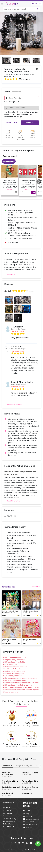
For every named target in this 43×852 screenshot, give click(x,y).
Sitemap (29, 827)
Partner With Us (31, 824)
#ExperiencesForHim (11, 692)
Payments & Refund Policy (9, 823)
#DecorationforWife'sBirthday (14, 680)
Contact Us (10, 827)
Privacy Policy (11, 819)
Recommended (9, 161)
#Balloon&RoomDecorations (14, 690)
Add (33, 192)
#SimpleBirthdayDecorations (14, 660)
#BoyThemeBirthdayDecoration (15, 669)
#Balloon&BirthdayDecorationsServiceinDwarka (21, 683)
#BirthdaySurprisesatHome (13, 687)
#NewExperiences (10, 664)
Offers (28, 811)
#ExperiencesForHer (29, 678)
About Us (29, 816)
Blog (27, 813)
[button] (19, 9)
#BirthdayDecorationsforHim (14, 662)
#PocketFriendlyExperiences (14, 671)
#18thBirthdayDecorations (13, 676)
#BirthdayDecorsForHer (12, 678)
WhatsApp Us (11, 808)
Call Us (8, 811)
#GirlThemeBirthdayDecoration (15, 666)
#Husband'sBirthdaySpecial (13, 673)
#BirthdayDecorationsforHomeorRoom (18, 685)
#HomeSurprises (32, 690)
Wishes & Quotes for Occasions (31, 820)
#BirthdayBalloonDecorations (14, 657)
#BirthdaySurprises (31, 687)
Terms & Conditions (7, 815)
